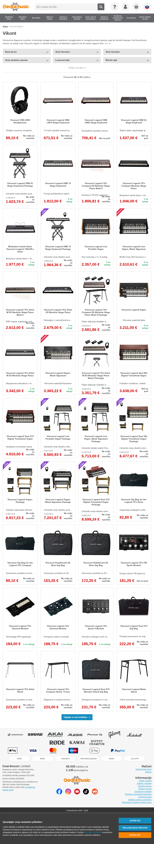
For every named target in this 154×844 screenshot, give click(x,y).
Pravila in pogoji (145, 789)
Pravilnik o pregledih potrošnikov (138, 794)
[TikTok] (86, 793)
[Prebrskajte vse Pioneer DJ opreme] (97, 735)
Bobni (42, 759)
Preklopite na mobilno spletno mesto (137, 802)
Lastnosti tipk (62, 60)
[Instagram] (68, 793)
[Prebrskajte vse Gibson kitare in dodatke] (117, 735)
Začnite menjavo (145, 786)
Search (101, 6)
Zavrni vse (135, 821)
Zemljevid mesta (145, 797)
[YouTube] (77, 793)
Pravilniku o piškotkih (93, 832)
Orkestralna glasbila (88, 759)
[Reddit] (95, 793)
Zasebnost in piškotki (143, 792)
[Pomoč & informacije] (115, 7)
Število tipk (111, 60)
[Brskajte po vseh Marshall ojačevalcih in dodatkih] (136, 735)
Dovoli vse (135, 835)
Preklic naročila (145, 781)
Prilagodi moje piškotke (135, 828)
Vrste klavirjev (113, 52)
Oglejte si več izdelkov (75, 717)
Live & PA (135, 759)
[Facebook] (59, 793)
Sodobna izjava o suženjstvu (140, 800)
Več (106, 43)
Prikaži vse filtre (75, 68)
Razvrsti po (11, 52)
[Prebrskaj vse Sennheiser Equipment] (17, 735)
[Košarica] (136, 7)
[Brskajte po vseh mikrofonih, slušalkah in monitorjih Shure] (37, 735)
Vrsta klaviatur (62, 52)
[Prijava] (125, 7)
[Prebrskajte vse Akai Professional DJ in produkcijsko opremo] (57, 735)
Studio (111, 759)
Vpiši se (148, 772)
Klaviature (65, 759)
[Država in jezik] (147, 7)
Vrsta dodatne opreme (16, 60)
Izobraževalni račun (144, 769)
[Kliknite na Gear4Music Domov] (16, 6)
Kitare (19, 759)
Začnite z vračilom (144, 783)
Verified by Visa (141, 750)
